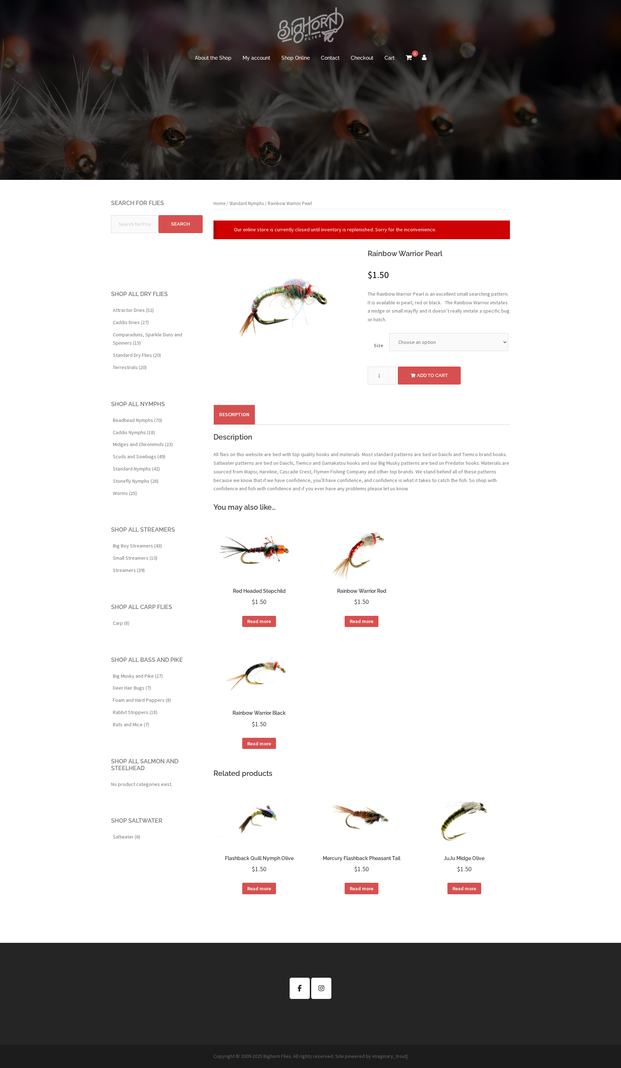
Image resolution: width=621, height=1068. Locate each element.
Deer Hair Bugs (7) (132, 688)
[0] (409, 58)
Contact (330, 58)
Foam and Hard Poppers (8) (142, 700)
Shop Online (295, 58)
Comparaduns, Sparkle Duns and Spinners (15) (147, 338)
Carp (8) (121, 623)
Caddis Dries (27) (131, 322)
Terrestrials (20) (130, 367)
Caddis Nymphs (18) (134, 432)
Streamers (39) (129, 570)
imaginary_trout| (390, 1056)
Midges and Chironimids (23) (143, 444)
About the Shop (213, 58)
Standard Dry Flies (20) (137, 355)
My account (256, 58)
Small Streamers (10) (135, 558)
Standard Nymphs (246, 203)
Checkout (362, 58)
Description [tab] (234, 414)
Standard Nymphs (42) (136, 468)
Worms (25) (125, 493)
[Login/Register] (424, 58)
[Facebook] (300, 988)
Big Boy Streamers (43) (137, 545)
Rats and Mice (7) (131, 724)
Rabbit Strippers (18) (135, 712)
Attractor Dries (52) (133, 310)
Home (219, 203)
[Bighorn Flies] (310, 27)
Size (378, 345)
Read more (259, 621)
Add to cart (432, 375)
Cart (390, 58)
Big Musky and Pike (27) (138, 676)
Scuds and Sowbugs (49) (139, 456)
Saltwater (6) (126, 836)
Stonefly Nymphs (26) (135, 481)
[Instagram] (321, 988)
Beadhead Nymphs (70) (137, 420)
